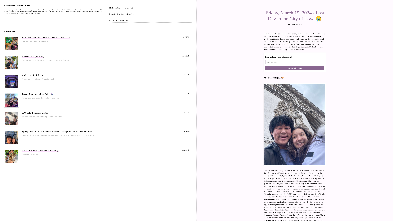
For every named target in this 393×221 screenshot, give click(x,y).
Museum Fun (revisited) (33, 56)
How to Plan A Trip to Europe (119, 20)
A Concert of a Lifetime (33, 75)
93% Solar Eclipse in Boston (35, 113)
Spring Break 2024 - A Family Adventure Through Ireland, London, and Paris (57, 131)
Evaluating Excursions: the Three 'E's (121, 14)
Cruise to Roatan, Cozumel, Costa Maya (40, 150)
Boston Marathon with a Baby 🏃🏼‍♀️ (37, 94)
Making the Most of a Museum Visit (121, 8)
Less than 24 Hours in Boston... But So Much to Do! (46, 37)
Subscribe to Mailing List (294, 68)
